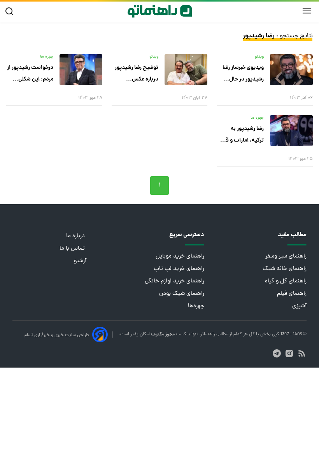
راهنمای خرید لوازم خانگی (174, 281)
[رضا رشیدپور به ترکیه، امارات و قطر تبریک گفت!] (291, 130)
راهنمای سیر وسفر (286, 256)
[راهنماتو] (160, 11)
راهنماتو (206, 334)
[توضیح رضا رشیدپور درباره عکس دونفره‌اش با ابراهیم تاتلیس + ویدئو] (186, 69)
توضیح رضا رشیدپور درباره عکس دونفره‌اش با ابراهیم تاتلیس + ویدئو (135, 74)
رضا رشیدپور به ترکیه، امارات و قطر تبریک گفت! (242, 135)
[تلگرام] (277, 353)
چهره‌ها (196, 306)
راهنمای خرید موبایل (180, 256)
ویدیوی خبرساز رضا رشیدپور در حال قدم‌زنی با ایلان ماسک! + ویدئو (243, 74)
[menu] (307, 11)
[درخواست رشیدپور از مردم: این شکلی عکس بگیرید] (81, 69)
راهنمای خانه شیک (285, 269)
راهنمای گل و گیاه (286, 281)
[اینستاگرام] (289, 353)
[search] (11, 11)
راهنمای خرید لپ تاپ (179, 269)
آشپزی (299, 306)
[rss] (302, 353)
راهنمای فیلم (292, 293)
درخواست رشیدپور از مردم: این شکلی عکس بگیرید (30, 74)
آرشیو (80, 261)
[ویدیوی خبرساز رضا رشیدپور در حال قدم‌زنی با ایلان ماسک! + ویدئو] (291, 69)
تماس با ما (73, 248)
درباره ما (76, 236)
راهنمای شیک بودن (181, 293)
